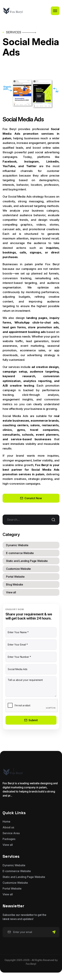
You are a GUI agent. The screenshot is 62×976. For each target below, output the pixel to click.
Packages (9, 839)
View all (11, 592)
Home (6, 821)
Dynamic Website (17, 545)
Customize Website (18, 568)
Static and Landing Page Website (27, 561)
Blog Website (14, 584)
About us (8, 827)
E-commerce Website (20, 553)
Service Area (11, 833)
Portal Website (15, 576)
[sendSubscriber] (53, 932)
